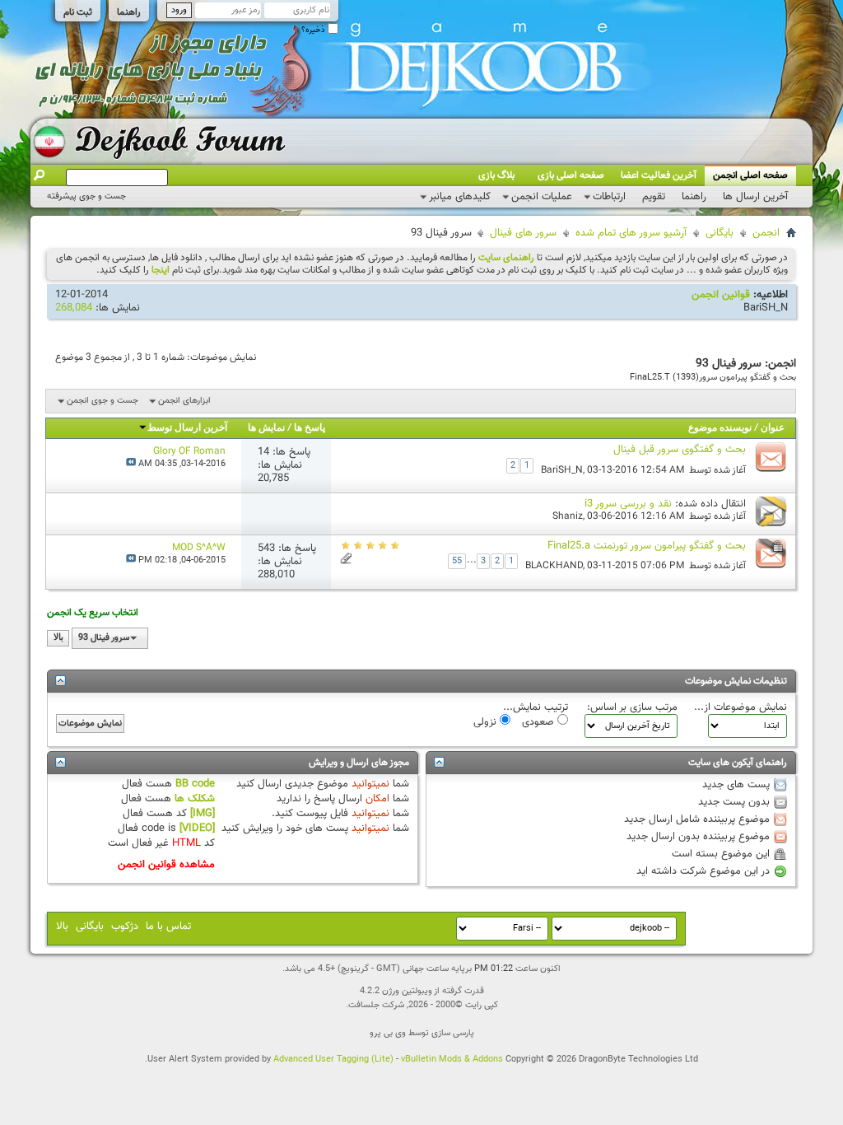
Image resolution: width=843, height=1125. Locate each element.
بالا (58, 637)
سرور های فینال (523, 233)
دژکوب (124, 926)
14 (263, 452)
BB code (195, 784)
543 (266, 548)
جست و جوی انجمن (102, 401)
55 (457, 561)
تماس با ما (168, 926)
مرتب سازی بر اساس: (632, 707)
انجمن (766, 233)
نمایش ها (266, 428)
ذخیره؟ (314, 30)
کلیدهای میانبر (460, 197)
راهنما (129, 12)
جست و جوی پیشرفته (86, 196)
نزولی (486, 721)
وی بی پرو (388, 1033)
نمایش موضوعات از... (740, 707)
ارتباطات (609, 197)
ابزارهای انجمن (184, 401)
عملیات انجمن (541, 197)
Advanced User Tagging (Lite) (333, 1060)
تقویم (653, 197)
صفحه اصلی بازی (571, 175)
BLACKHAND (554, 565)
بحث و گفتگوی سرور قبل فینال (679, 449)
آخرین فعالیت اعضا (658, 175)
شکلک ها (195, 799)
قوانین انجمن (721, 295)
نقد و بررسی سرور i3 (628, 504)
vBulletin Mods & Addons (452, 1060)
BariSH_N (765, 308)
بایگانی (720, 233)
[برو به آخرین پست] (131, 464)
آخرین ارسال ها (755, 197)
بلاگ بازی (496, 175)
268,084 (73, 308)
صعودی (539, 721)
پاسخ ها (309, 428)
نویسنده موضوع (720, 428)
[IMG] (202, 813)
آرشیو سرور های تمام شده (631, 233)
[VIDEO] (197, 828)
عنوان (773, 428)
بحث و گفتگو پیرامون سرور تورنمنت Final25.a (646, 546)
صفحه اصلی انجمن (750, 175)
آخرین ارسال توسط (187, 428)
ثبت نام (77, 12)
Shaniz (567, 516)
